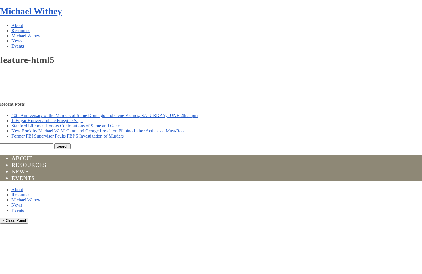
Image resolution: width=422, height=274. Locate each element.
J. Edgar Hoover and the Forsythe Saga (47, 120)
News (16, 40)
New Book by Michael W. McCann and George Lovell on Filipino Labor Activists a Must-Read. (99, 130)
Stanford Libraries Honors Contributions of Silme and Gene (65, 125)
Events (17, 46)
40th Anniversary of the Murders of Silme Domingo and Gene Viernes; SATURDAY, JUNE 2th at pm (104, 115)
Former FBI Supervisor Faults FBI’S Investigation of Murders (67, 136)
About (17, 25)
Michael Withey (31, 11)
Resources (20, 30)
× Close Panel (14, 220)
